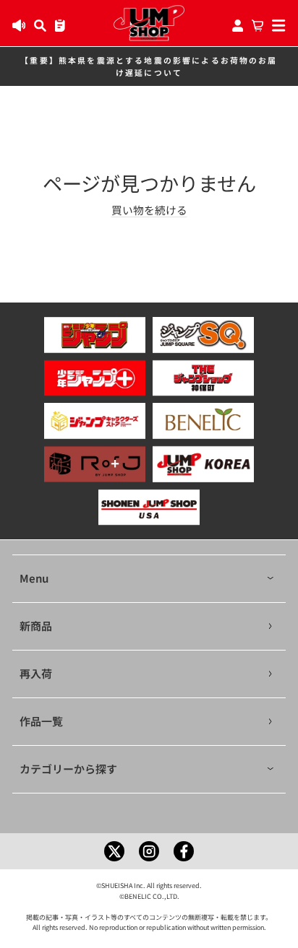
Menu (34, 578)
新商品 (36, 625)
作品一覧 (41, 721)
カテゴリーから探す (68, 768)
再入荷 (36, 673)
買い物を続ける (149, 209)
